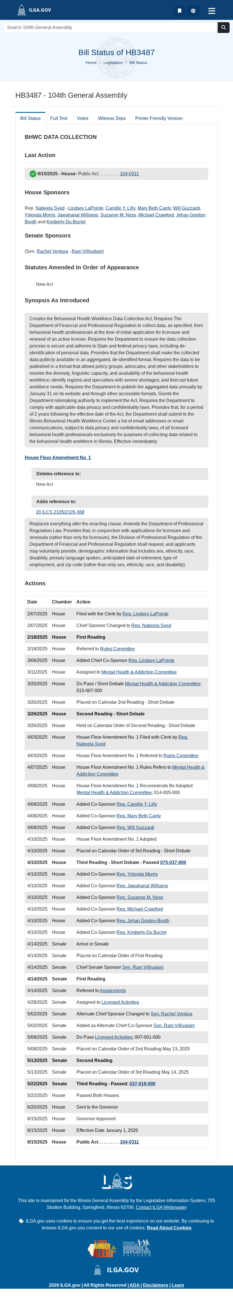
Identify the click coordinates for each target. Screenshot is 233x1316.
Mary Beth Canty (154, 208)
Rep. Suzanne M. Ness (139, 897)
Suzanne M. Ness (118, 215)
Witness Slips (112, 118)
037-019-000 (142, 1083)
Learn (178, 1285)
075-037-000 (173, 862)
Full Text (58, 118)
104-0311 (129, 173)
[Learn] (179, 11)
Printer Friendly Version (159, 118)
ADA (135, 1285)
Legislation (113, 62)
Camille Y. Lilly (120, 208)
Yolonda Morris (40, 215)
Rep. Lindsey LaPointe (145, 613)
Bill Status (30, 118)
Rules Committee (117, 648)
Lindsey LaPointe (85, 208)
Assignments (113, 990)
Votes (82, 118)
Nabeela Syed (50, 208)
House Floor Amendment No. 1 (58, 457)
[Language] (193, 11)
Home (91, 62)
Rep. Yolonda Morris (137, 874)
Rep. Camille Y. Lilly (136, 804)
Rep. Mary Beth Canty (138, 815)
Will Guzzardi (186, 208)
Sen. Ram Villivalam (142, 967)
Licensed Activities (120, 1002)
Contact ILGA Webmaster (161, 1207)
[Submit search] (224, 27)
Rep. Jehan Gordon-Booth (142, 920)
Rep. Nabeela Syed (151, 625)
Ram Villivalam (87, 251)
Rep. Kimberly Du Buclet (141, 932)
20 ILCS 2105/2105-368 (60, 512)
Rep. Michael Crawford (139, 909)
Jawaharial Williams (77, 215)
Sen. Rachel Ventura (171, 1013)
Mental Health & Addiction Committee (139, 672)
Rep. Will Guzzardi (135, 827)
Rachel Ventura (52, 251)
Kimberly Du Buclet (66, 221)
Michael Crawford (156, 215)
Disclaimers (155, 1285)
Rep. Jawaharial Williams (142, 885)
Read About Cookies (169, 1227)
